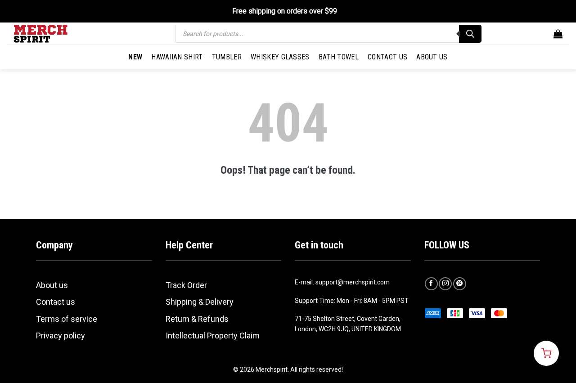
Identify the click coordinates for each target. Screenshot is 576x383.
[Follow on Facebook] (431, 283)
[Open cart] (546, 353)
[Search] (470, 34)
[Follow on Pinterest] (459, 283)
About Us (432, 57)
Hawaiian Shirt (176, 57)
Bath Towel (339, 57)
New (135, 57)
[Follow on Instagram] (445, 283)
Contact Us (387, 57)
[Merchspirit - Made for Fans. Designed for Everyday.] (59, 34)
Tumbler (227, 57)
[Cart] (558, 34)
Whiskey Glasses (280, 57)
